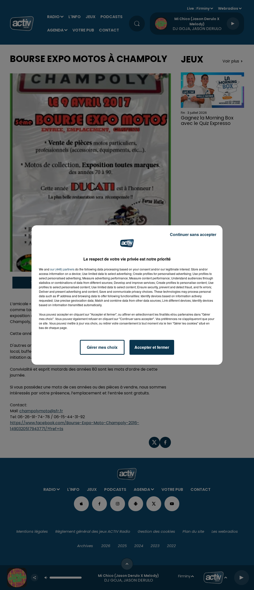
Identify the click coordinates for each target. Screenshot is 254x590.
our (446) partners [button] (62, 269)
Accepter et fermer (151, 347)
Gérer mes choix (102, 347)
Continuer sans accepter (193, 234)
